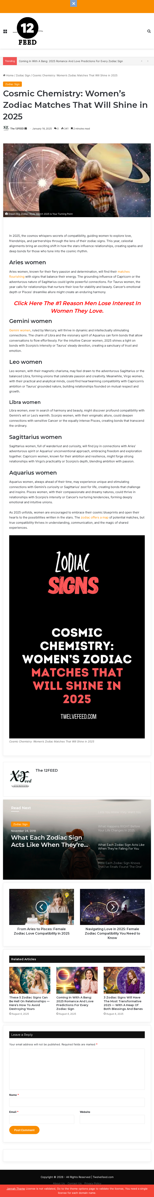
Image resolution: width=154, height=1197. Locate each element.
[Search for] (149, 32)
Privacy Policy (92, 1183)
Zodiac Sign (23, 75)
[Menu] (5, 32)
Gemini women (19, 330)
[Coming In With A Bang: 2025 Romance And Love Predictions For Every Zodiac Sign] (76, 980)
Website (85, 1111)
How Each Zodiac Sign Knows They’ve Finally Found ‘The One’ (45, 841)
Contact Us (75, 1183)
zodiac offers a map (94, 517)
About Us (59, 1183)
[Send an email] (25, 128)
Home (9, 75)
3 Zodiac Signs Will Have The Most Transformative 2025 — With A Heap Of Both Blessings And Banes (123, 1003)
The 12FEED (17, 128)
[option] (77, 840)
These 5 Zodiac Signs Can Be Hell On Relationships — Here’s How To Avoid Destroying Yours (29, 1003)
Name (14, 1094)
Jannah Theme (16, 1188)
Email (13, 1111)
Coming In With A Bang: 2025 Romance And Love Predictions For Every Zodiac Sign (74, 1003)
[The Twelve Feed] (28, 31)
